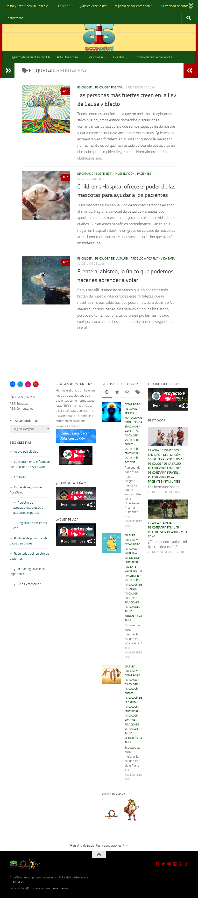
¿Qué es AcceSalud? (93, 6)
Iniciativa (131, 553)
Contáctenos (14, 18)
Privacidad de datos (175, 6)
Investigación (124, 173)
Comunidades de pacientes (153, 57)
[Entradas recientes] (107, 393)
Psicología (96, 57)
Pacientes (144, 173)
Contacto (20, 477)
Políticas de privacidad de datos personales (29, 540)
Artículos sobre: (68, 57)
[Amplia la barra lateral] (8, 70)
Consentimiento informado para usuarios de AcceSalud (30, 464)
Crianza (153, 450)
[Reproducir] (62, 504)
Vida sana (168, 258)
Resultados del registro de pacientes (29, 556)
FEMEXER (65, 6)
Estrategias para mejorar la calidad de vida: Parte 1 (133, 756)
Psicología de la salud (111, 258)
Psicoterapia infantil (163, 472)
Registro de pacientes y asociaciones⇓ (97, 845)
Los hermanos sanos (163, 487)
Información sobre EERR (94, 173)
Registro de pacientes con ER (134, 6)
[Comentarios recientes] (127, 393)
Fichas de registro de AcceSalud (26, 489)
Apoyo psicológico (26, 451)
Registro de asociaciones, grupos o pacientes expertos (28, 507)
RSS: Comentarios (21, 408)
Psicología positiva (109, 87)
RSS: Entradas (19, 403)
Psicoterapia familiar (163, 468)
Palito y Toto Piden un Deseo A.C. (28, 6)
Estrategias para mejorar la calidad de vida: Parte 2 (133, 634)
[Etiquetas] (137, 393)
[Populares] (117, 393)
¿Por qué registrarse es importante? (27, 571)
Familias (154, 454)
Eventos (119, 57)
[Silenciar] (88, 504)
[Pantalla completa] (93, 504)
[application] (76, 498)
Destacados (170, 450)
